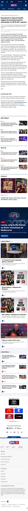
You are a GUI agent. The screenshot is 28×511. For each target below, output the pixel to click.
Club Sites (20, 1)
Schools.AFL (3, 478)
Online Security (16, 506)
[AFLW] (7, 2)
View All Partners (13, 421)
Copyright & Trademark (6, 506)
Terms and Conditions (12, 504)
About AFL (3, 453)
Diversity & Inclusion (5, 461)
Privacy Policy (13, 447)
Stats (24, 8)
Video (3, 8)
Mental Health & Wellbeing (6, 456)
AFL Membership (4, 481)
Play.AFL (2, 471)
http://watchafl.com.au (20, 102)
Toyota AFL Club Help (5, 459)
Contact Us (3, 464)
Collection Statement (20, 447)
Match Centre (11, 8)
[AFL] (2, 2)
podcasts (6, 195)
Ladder (18, 8)
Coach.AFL (3, 473)
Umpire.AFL (3, 476)
